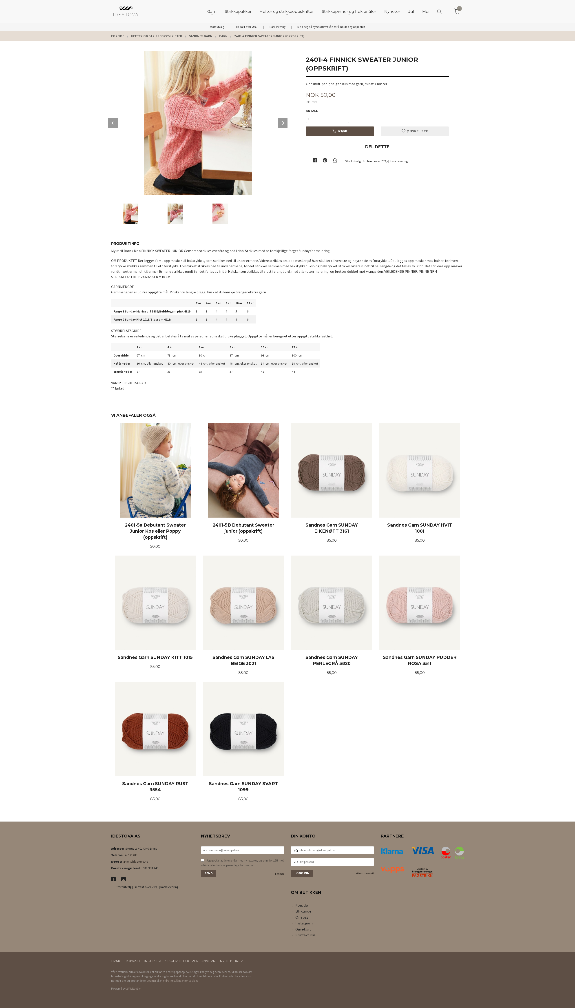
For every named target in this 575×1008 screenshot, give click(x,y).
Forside (301, 905)
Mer (426, 11)
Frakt (116, 961)
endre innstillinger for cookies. (180, 981)
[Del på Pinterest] (325, 161)
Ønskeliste (417, 131)
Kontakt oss (305, 935)
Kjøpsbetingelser (143, 961)
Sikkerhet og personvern (190, 961)
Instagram (304, 923)
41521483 (131, 855)
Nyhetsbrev (231, 961)
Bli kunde (303, 911)
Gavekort (303, 929)
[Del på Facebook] (315, 161)
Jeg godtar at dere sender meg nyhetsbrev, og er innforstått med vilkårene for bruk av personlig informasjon (242, 863)
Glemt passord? (365, 873)
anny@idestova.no (135, 862)
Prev (113, 123)
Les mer (279, 873)
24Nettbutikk (133, 988)
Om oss (301, 917)
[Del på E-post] (335, 161)
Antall (312, 111)
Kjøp (342, 131)
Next (283, 123)
